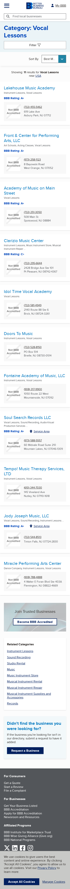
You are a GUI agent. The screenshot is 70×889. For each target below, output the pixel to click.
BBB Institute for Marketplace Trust (27, 832)
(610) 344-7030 (33, 487)
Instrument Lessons (20, 651)
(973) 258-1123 (32, 159)
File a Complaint (15, 790)
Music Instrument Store (22, 675)
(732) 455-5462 (33, 107)
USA (38, 76)
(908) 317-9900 (33, 389)
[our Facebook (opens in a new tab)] (22, 850)
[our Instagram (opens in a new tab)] (30, 850)
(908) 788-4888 (33, 577)
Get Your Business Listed (20, 805)
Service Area (42, 431)
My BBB (60, 5)
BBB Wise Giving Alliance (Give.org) (28, 836)
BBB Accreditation (16, 809)
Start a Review (13, 787)
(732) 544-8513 (32, 537)
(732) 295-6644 (33, 263)
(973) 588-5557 (33, 440)
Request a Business (25, 750)
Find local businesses (27, 16)
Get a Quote (12, 783)
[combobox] (54, 59)
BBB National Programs (19, 840)
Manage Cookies (53, 882)
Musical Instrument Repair (24, 687)
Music (11, 669)
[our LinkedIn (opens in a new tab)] (15, 850)
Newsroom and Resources (21, 817)
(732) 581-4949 (32, 305)
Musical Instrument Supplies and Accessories (29, 695)
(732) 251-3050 (33, 212)
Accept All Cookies (21, 881)
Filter (32, 45)
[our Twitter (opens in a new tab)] (7, 850)
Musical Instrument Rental (24, 681)
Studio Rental (16, 663)
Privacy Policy (47, 868)
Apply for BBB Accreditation (23, 813)
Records (12, 703)
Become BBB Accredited (34, 622)
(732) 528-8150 (33, 347)
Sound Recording (19, 657)
